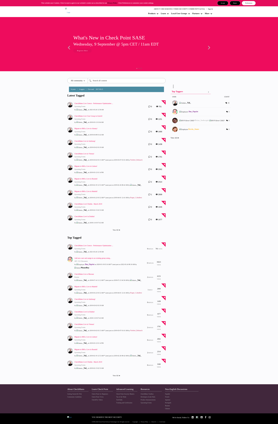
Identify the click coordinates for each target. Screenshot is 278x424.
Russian (76, 277)
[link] (192, 417)
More (207, 13)
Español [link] (167, 394)
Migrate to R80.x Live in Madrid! (85, 191)
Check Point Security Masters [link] (125, 394)
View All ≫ (116, 230)
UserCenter (162, 422)
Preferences (248, 3)
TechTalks (119, 400)
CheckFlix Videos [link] (97, 400)
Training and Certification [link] (124, 403)
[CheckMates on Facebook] (204, 417)
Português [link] (168, 403)
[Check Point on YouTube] (201, 417)
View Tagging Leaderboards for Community (191, 92)
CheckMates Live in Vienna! (84, 154)
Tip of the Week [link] (121, 397)
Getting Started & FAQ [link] (74, 394)
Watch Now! (81, 51)
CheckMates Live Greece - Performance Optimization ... (93, 103)
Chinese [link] (167, 408)
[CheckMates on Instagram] (209, 417)
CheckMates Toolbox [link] (147, 394)
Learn (163, 13)
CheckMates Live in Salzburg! (84, 141)
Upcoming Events (79, 106)
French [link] (167, 397)
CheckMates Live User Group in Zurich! (88, 116)
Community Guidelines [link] (74, 397)
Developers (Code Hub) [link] (148, 397)
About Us (153, 422)
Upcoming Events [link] (146, 403)
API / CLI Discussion (81, 261)
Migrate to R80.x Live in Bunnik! (86, 179)
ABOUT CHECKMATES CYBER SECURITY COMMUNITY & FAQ (179, 9)
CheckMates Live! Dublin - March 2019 (88, 204)
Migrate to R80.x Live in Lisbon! (85, 166)
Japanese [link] (167, 400)
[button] (222, 3)
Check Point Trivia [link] (97, 397)
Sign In (210, 9)
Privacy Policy (112, 3)
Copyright (135, 422)
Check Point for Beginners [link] (100, 394)
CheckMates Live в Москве (84, 274)
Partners (196, 13)
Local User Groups (179, 13)
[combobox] (127, 80)
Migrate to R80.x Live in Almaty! (85, 128)
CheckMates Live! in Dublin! (84, 216)
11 (228, 103)
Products (152, 13)
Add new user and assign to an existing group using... (92, 258)
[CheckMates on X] (196, 417)
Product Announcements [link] (148, 400)
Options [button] (173, 86)
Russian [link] (167, 406)
